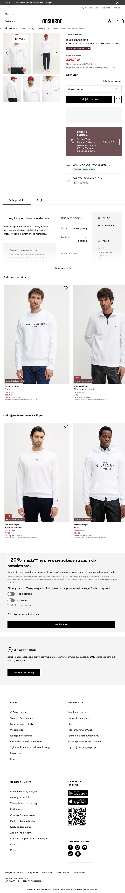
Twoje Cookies (62, 872)
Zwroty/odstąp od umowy (23, 803)
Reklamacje (16, 809)
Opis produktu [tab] (17, 200)
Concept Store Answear (22, 815)
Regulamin (33, 872)
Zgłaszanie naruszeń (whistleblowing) (30, 747)
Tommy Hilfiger (74, 34)
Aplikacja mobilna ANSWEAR (83, 735)
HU (21, 881)
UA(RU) (39, 881)
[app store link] (78, 801)
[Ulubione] (116, 21)
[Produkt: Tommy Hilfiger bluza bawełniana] (37, 472)
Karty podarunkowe (20, 826)
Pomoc (13, 844)
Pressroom (15, 753)
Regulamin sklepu (77, 712)
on (15, 14)
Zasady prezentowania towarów (85, 741)
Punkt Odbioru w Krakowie (24, 821)
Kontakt (14, 850)
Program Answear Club (80, 729)
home (8, 28)
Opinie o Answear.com (22, 717)
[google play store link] (78, 793)
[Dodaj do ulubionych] (118, 99)
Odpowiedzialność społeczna (26, 741)
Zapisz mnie (61, 624)
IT (23, 881)
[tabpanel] (62, 238)
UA (34, 881)
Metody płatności (19, 797)
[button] (94, 88)
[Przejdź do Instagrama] (77, 847)
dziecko (10, 21)
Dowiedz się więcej (24, 672)
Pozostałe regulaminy (79, 717)
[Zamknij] (117, 2)
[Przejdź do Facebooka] (70, 847)
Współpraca (16, 729)
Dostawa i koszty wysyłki (23, 791)
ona (7, 14)
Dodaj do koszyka (89, 99)
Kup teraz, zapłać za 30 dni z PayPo (29, 838)
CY (9, 881)
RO (27, 881)
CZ (12, 881)
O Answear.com (18, 712)
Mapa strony (79, 872)
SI (30, 881)
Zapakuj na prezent (20, 832)
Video (22, 39)
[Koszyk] (122, 21)
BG (7, 881)
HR (18, 881)
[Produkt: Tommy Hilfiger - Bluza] (37, 334)
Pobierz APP (109, 142)
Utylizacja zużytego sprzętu (82, 747)
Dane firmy (47, 872)
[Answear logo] (52, 21)
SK (32, 881)
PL (25, 881)
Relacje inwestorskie (21, 735)
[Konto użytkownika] (109, 21)
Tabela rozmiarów (112, 80)
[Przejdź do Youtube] (84, 847)
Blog (70, 723)
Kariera (14, 759)
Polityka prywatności (15, 872)
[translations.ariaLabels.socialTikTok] (70, 854)
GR (15, 881)
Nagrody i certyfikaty (21, 723)
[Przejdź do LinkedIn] (78, 854)
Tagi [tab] (39, 200)
